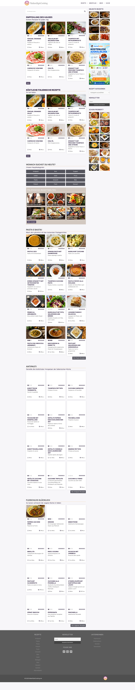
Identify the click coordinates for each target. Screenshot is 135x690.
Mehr (101, 3)
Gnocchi (55, 180)
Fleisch (36, 184)
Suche (108, 3)
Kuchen (38, 668)
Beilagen (38, 660)
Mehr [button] (28, 83)
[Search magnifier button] (85, 11)
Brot (55, 171)
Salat (55, 175)
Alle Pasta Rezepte (79, 358)
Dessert (75, 184)
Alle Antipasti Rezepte (78, 492)
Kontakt (97, 644)
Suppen (75, 171)
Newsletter (97, 646)
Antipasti (36, 171)
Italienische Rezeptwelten (41, 190)
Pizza (75, 175)
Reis (75, 180)
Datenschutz (97, 641)
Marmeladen (38, 670)
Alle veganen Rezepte (78, 625)
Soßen (36, 175)
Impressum (97, 638)
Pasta (36, 180)
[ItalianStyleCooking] (36, 3)
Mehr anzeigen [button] (31, 222)
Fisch (55, 184)
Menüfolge (92, 3)
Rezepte (83, 3)
